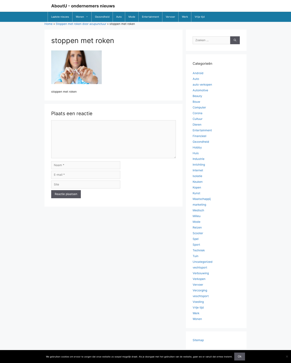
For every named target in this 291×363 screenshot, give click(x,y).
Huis (196, 153)
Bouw (196, 101)
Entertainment (150, 16)
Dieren (197, 124)
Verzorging (200, 290)
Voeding (198, 301)
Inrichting (199, 164)
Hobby (197, 147)
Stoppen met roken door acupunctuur (81, 24)
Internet (198, 170)
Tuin (195, 256)
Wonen (80, 16)
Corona (197, 113)
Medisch (198, 210)
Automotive (200, 90)
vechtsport (200, 267)
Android (198, 73)
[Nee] (286, 356)
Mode (131, 16)
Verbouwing (201, 273)
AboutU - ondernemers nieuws (83, 5)
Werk (185, 16)
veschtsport (201, 296)
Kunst (196, 193)
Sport (196, 244)
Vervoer (170, 16)
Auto (119, 16)
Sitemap (198, 340)
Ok (239, 356)
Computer (199, 107)
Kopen (197, 187)
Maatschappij (202, 199)
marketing (199, 204)
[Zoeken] (235, 40)
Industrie (198, 159)
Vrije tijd (200, 16)
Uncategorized (203, 261)
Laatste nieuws (60, 16)
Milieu (197, 216)
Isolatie (197, 176)
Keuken (198, 181)
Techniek (199, 250)
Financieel (199, 136)
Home (48, 24)
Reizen (197, 227)
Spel (196, 239)
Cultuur (197, 119)
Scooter (198, 233)
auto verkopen (202, 84)
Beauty (197, 96)
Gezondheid (102, 16)
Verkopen (199, 279)
